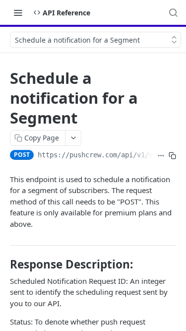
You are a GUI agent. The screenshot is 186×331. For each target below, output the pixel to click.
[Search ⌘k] (173, 12)
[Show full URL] (161, 156)
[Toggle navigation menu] (18, 12)
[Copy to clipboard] (172, 156)
